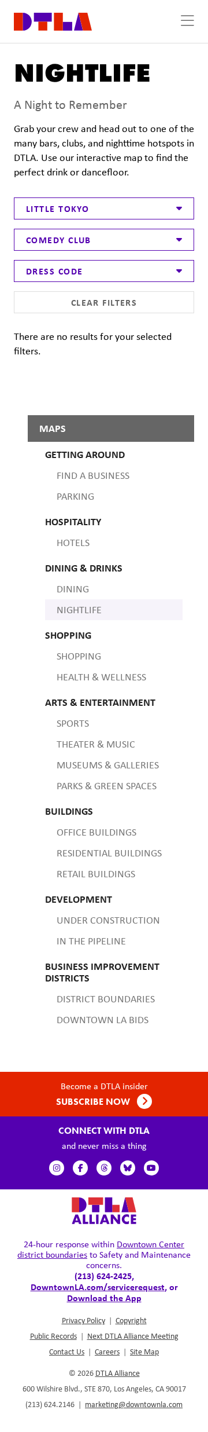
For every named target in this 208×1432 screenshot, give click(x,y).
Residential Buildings (109, 853)
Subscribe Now (94, 1102)
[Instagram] (56, 1167)
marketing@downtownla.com (134, 1404)
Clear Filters (104, 302)
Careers (107, 1351)
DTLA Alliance (117, 1373)
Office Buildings (96, 832)
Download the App (104, 1297)
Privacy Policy (83, 1320)
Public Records (53, 1336)
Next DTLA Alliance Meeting (133, 1336)
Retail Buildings (96, 874)
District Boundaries (106, 999)
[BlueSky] (127, 1167)
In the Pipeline (91, 941)
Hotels (73, 543)
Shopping (79, 656)
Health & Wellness (101, 677)
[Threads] (104, 1167)
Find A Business (93, 475)
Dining (73, 589)
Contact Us (66, 1351)
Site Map (144, 1351)
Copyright (131, 1320)
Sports (73, 723)
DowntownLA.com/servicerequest (98, 1286)
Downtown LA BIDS (102, 1020)
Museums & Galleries (108, 765)
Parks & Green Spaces (107, 786)
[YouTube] (151, 1167)
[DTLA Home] (53, 20)
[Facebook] (80, 1167)
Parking (75, 496)
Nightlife (79, 610)
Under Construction (108, 920)
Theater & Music (96, 744)
